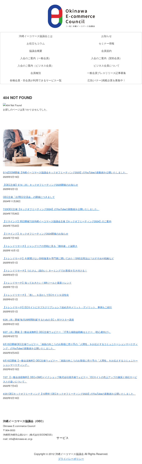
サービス (62, 437)
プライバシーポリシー (71, 458)
